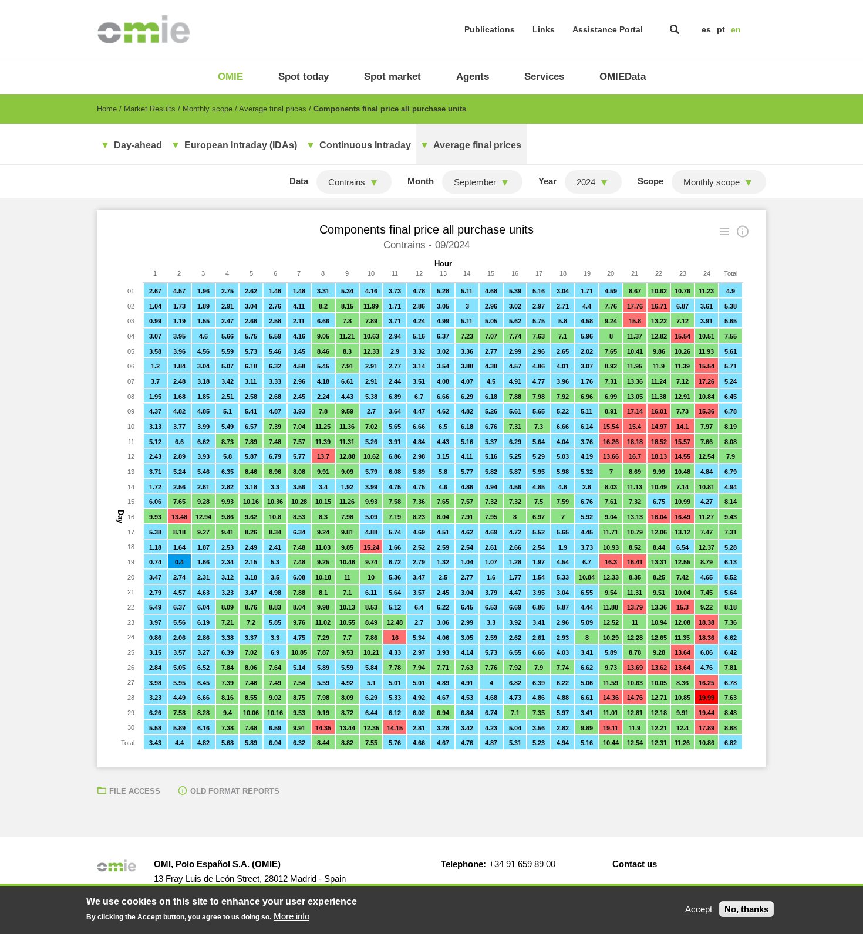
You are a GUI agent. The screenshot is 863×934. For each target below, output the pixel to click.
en (736, 29)
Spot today (303, 76)
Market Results (150, 108)
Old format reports (234, 791)
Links (543, 29)
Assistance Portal (607, 29)
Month (420, 181)
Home (107, 108)
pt (721, 29)
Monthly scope (207, 108)
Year (547, 181)
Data (298, 181)
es (706, 29)
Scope (650, 181)
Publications (489, 29)
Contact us (634, 864)
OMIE (230, 76)
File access (134, 791)
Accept (698, 909)
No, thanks (746, 909)
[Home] (143, 29)
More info (291, 916)
